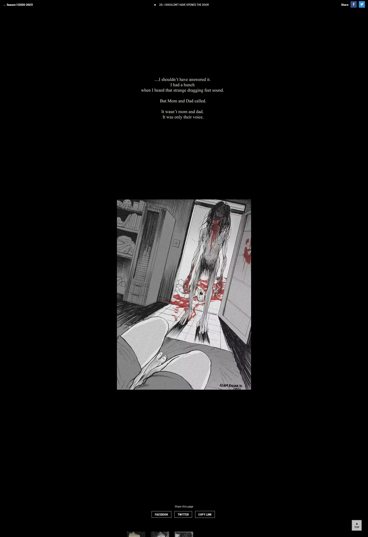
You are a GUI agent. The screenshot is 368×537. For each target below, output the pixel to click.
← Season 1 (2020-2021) (18, 4)
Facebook (161, 514)
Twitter (183, 514)
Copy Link (205, 514)
